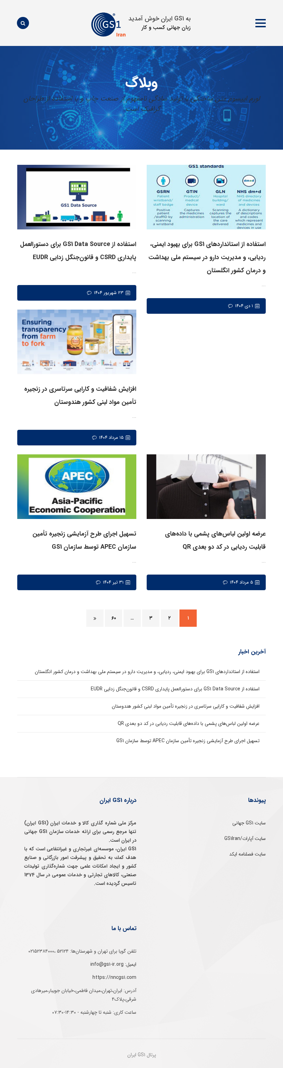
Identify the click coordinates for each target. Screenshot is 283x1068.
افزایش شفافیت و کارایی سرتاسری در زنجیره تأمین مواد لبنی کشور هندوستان (186, 706)
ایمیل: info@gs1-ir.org (113, 964)
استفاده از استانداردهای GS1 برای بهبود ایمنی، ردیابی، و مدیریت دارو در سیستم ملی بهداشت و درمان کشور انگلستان (147, 671)
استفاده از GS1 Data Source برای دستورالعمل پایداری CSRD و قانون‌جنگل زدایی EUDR (175, 689)
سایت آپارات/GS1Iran (245, 838)
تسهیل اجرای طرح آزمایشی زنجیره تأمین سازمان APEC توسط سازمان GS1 (188, 741)
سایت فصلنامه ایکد (247, 854)
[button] (260, 23)
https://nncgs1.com (114, 977)
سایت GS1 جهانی (249, 823)
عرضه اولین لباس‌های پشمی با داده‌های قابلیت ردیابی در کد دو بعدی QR (189, 723)
